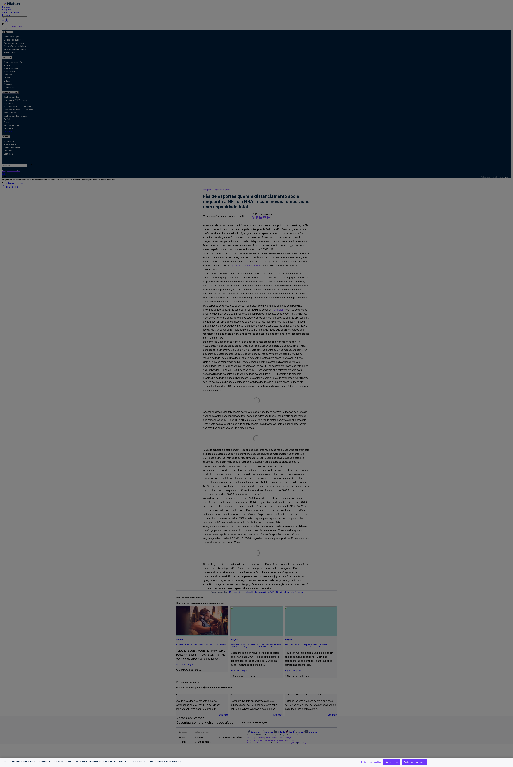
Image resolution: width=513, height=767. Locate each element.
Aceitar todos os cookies (415, 762)
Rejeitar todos (392, 762)
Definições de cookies (371, 762)
